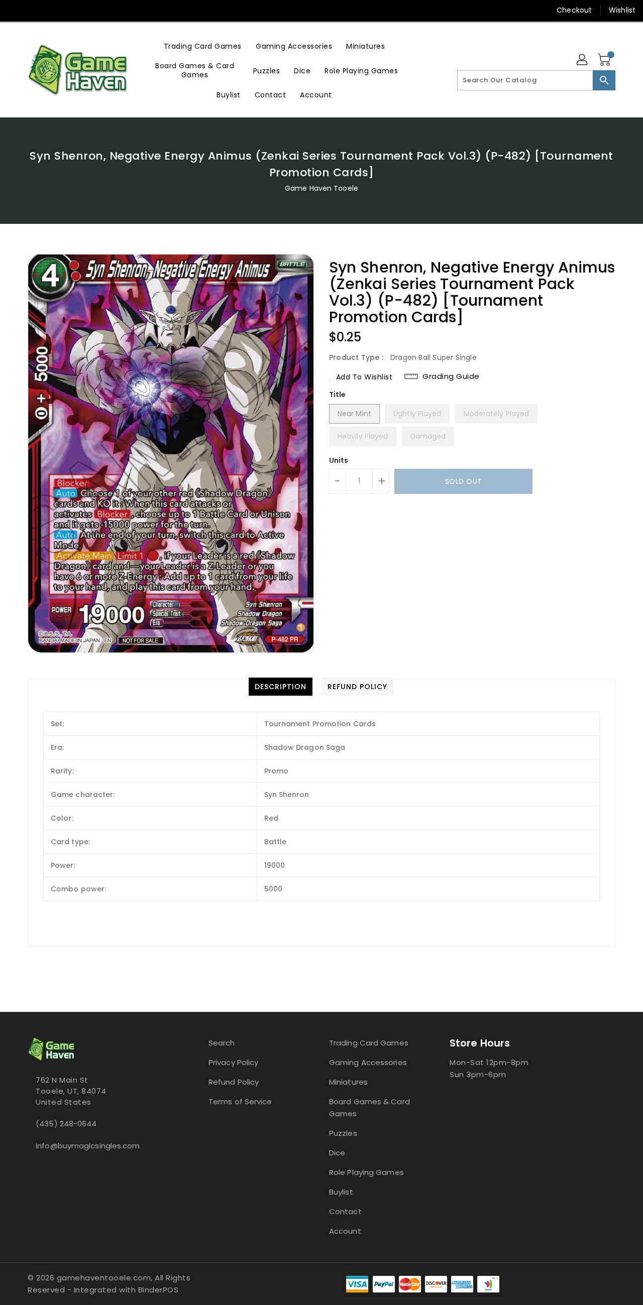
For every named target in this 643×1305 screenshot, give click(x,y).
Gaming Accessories (368, 1062)
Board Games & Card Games (369, 1107)
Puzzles (343, 1133)
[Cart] (605, 60)
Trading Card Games (368, 1042)
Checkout (574, 10)
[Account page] (583, 60)
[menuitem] (203, 46)
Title (337, 394)
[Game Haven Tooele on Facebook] (16, 10)
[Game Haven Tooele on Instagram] (35, 10)
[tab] (280, 687)
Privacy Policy (233, 1062)
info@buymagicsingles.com (88, 1145)
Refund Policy (233, 1082)
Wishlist (622, 10)
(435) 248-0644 (66, 1123)
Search (221, 1042)
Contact (345, 1211)
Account (345, 1231)
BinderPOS (158, 1289)
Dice (337, 1152)
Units (339, 460)
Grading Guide (451, 376)
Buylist (341, 1192)
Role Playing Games (366, 1172)
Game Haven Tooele (321, 188)
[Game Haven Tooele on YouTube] (54, 10)
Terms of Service (240, 1101)
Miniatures (348, 1082)
